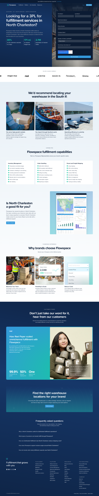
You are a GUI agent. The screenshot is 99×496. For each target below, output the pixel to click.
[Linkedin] (7, 469)
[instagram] (13, 469)
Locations (9, 11)
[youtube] (15, 469)
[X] (11, 469)
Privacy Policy (76, 493)
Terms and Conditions (83, 493)
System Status (90, 493)
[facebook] (9, 469)
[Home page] (11, 5)
